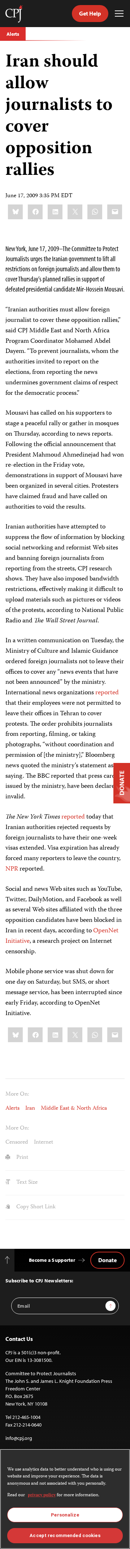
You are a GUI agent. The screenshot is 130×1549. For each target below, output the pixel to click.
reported (107, 692)
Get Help (90, 13)
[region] (65, 1499)
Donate (107, 1260)
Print (21, 1157)
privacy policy (42, 1495)
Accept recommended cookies (65, 1535)
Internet (43, 1142)
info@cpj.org (18, 1438)
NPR (11, 869)
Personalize (65, 1515)
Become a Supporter (52, 1260)
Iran (30, 1108)
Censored (16, 1142)
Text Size (26, 1182)
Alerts (12, 34)
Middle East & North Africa (74, 1108)
